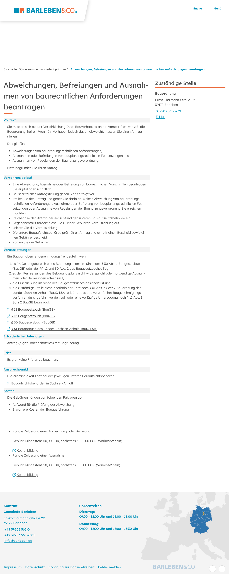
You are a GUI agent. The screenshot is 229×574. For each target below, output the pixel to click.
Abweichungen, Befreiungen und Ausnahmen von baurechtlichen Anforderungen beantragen (137, 69)
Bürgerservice (28, 69)
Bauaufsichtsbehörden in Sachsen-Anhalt (42, 383)
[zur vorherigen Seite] (212, 568)
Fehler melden (109, 567)
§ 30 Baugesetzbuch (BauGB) (33, 322)
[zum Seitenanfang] (222, 568)
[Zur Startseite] (44, 10)
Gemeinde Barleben (20, 512)
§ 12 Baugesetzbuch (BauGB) (33, 309)
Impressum (13, 567)
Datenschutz (35, 567)
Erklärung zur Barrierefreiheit (71, 567)
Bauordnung (165, 93)
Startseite (10, 69)
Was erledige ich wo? (54, 69)
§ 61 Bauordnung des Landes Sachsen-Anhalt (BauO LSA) (54, 329)
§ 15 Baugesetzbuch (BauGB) (33, 316)
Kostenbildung (27, 450)
